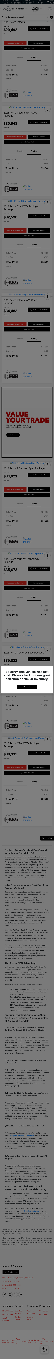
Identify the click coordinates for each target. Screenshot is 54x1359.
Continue (27, 687)
